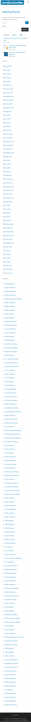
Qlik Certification (9, 626)
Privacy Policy (15, 715)
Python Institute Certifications (13, 622)
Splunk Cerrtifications (10, 671)
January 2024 (8, 183)
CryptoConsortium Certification (13, 411)
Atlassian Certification (11, 321)
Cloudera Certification (11, 389)
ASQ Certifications (10, 317)
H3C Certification (9, 479)
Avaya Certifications (10, 329)
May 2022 (7, 258)
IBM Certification (9, 520)
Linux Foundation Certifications (13, 558)
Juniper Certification (10, 554)
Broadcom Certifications (11, 351)
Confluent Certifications (11, 400)
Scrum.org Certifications (11, 659)
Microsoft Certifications (11, 565)
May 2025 (7, 123)
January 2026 (8, 92)
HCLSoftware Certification (12, 487)
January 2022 (8, 273)
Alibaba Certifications (10, 291)
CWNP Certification (10, 415)
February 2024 (9, 179)
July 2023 (7, 205)
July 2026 (7, 70)
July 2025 (7, 115)
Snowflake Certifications (11, 667)
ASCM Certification (10, 306)
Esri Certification (9, 445)
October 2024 (8, 149)
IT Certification (9, 547)
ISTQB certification (10, 543)
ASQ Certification (9, 314)
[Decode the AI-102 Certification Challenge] (5, 54)
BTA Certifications (10, 355)
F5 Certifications (9, 453)
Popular (6, 35)
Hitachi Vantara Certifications (12, 494)
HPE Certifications (10, 498)
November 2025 (9, 100)
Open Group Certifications (12, 588)
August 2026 (8, 66)
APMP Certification (10, 302)
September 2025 (9, 107)
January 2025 (8, 138)
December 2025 (9, 96)
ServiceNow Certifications (12, 663)
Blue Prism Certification (11, 344)
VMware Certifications (11, 705)
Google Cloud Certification (12, 472)
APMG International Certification (13, 299)
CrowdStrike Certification (11, 408)
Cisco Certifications (10, 370)
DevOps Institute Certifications (13, 438)
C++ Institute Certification (12, 359)
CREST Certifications (10, 404)
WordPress (25, 720)
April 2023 (7, 216)
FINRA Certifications (10, 457)
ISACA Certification (10, 532)
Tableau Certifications (11, 678)
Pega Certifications (10, 603)
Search (4, 26)
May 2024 (7, 168)
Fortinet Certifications (11, 460)
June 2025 (8, 119)
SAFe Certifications (10, 633)
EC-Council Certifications (11, 441)
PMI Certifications (10, 611)
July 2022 (7, 250)
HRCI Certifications (10, 502)
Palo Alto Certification (11, 599)
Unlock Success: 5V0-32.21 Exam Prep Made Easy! (15, 39)
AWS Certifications (10, 340)
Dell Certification (9, 426)
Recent (14, 35)
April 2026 (7, 81)
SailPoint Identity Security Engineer (14, 637)
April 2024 (7, 171)
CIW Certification (9, 381)
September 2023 (9, 198)
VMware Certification (10, 701)
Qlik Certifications (9, 629)
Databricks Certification (11, 419)
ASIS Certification (9, 310)
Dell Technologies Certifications (13, 430)
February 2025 (9, 134)
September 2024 (9, 153)
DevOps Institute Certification (13, 434)
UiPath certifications (10, 686)
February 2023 (9, 224)
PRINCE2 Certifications (11, 614)
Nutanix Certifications (10, 581)
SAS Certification (9, 652)
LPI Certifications (9, 562)
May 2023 (7, 213)
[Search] (27, 22)
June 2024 (8, 164)
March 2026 (8, 85)
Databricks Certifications (11, 423)
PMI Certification (9, 607)
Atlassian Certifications (11, 325)
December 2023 (9, 186)
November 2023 (9, 190)
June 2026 (8, 74)
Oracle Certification (10, 592)
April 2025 (7, 126)
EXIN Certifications (10, 449)
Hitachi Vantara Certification (12, 490)
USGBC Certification (10, 693)
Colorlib (15, 720)
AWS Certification (9, 336)
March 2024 (8, 175)
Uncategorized (9, 689)
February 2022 (9, 269)
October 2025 (8, 104)
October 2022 (8, 239)
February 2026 (9, 89)
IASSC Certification (10, 517)
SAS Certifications (10, 656)
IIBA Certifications (10, 528)
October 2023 (8, 194)
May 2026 (7, 77)
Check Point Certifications (12, 366)
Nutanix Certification (10, 577)
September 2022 (9, 243)
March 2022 (8, 265)
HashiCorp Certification (11, 483)
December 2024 (9, 141)
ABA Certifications (10, 284)
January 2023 (8, 228)
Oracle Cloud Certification (12, 596)
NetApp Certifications (10, 573)
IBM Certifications (10, 524)
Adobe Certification (10, 287)
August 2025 (8, 111)
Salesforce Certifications (11, 644)
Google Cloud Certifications (12, 475)
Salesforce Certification (11, 641)
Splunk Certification (10, 674)
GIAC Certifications (10, 468)
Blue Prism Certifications (11, 348)
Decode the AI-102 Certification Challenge (17, 53)
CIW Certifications (10, 385)
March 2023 (8, 220)
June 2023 (8, 209)
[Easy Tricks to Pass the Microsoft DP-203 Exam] (5, 46)
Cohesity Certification (10, 393)
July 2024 (7, 160)
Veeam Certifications (10, 697)
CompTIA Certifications (11, 396)
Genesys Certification (11, 464)
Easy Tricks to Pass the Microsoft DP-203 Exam (17, 46)
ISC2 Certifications (10, 539)
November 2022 (9, 235)
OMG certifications (10, 584)
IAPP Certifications (10, 513)
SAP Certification (9, 648)
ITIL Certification (9, 550)
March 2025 (8, 130)
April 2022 (7, 262)
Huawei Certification (10, 505)
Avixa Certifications (10, 333)
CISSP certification (10, 374)
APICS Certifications (10, 295)
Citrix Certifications (10, 378)
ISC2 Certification (9, 535)
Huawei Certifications (10, 509)
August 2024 (8, 156)
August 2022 (8, 247)
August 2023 (8, 201)
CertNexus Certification (11, 363)
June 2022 (8, 254)
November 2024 (9, 145)
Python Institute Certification (12, 618)
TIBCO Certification (10, 682)
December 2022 (9, 231)
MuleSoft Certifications (11, 569)
